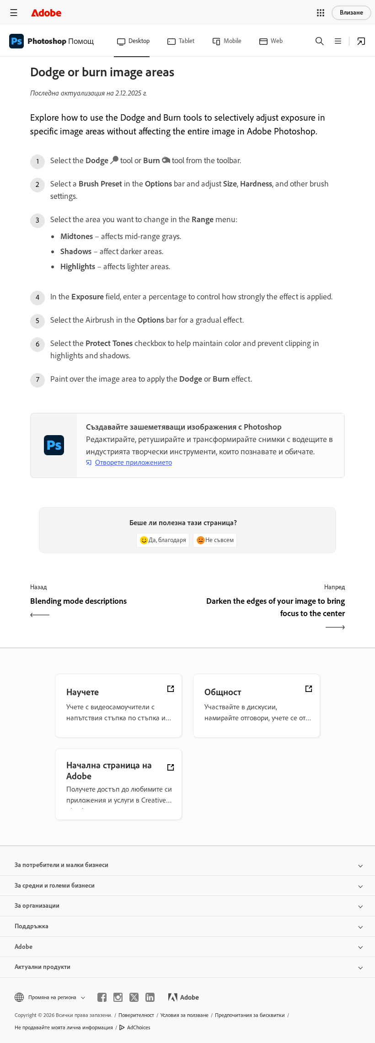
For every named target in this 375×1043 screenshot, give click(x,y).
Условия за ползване (185, 1015)
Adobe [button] (23, 947)
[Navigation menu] (13, 12)
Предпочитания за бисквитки (250, 1015)
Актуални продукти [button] (42, 967)
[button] (320, 12)
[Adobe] (46, 12)
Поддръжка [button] (31, 926)
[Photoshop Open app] (361, 41)
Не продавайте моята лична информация (64, 1027)
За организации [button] (37, 906)
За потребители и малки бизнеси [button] (61, 865)
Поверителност (136, 1015)
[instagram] (118, 997)
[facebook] (102, 997)
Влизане (351, 12)
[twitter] (134, 997)
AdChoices (138, 1027)
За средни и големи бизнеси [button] (55, 885)
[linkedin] (150, 997)
